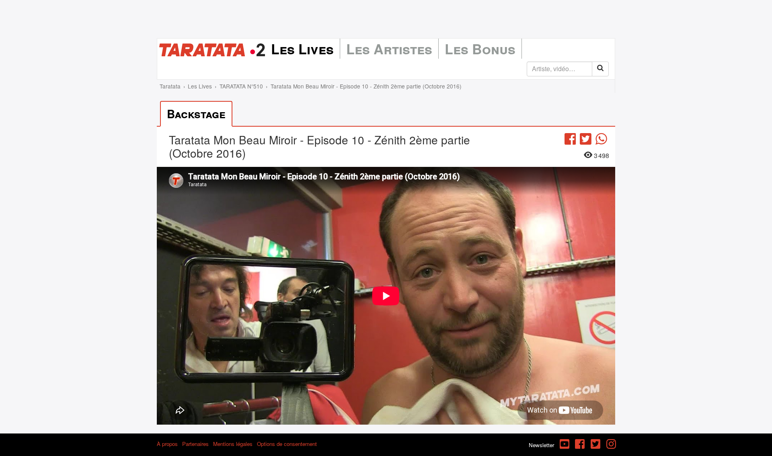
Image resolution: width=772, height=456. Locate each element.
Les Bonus (480, 48)
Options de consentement (287, 444)
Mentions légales (233, 444)
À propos (167, 444)
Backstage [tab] (196, 113)
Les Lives (302, 48)
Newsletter (541, 445)
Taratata (170, 86)
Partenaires (195, 444)
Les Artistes (389, 48)
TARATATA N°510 (241, 86)
